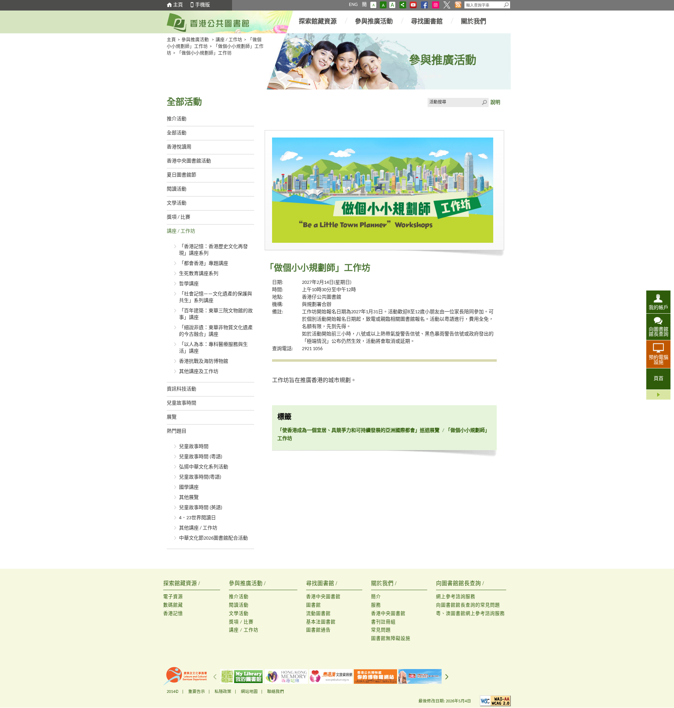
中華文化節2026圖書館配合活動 (213, 538)
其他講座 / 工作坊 (198, 528)
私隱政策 (222, 692)
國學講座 (189, 487)
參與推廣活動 (374, 22)
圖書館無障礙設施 (390, 638)
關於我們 (473, 22)
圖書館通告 (318, 630)
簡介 (376, 597)
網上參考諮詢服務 (455, 597)
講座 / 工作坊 (229, 40)
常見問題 (381, 630)
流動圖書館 (318, 614)
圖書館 (313, 605)
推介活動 (176, 119)
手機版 (202, 5)
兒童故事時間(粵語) (200, 477)
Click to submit (484, 102)
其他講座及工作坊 (198, 371)
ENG (353, 4)
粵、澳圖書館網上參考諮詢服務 (470, 614)
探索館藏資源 (318, 22)
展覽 (172, 417)
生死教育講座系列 (198, 273)
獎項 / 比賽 (178, 217)
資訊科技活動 (181, 389)
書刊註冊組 (383, 622)
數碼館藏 (173, 605)
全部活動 (176, 133)
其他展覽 (189, 497)
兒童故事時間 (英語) (200, 507)
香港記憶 (173, 614)
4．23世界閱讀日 (197, 518)
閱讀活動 (176, 189)
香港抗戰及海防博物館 (203, 361)
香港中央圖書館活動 (189, 161)
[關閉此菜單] (658, 395)
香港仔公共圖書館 (321, 297)
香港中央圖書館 (323, 597)
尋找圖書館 (427, 22)
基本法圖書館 (321, 622)
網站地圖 (249, 692)
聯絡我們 (275, 692)
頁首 (658, 378)
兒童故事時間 (181, 403)
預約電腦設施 (658, 360)
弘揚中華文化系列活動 (203, 467)
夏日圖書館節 (181, 175)
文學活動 (176, 203)
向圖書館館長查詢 (658, 332)
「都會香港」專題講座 (203, 263)
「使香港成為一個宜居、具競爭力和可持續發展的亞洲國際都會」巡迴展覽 (358, 430)
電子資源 (173, 597)
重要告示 (196, 692)
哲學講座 (189, 284)
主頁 (178, 5)
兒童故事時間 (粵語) (200, 457)
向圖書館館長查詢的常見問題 (468, 605)
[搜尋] (506, 4)
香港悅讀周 (179, 147)
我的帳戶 (658, 307)
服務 (376, 605)
